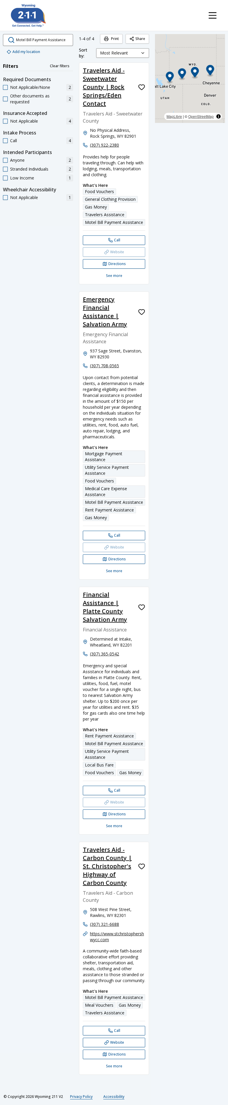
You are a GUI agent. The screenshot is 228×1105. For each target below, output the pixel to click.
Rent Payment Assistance (109, 510)
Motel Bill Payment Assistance (114, 222)
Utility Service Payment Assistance (107, 470)
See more (114, 275)
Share (140, 38)
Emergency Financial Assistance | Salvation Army (105, 311)
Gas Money (96, 207)
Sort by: (83, 53)
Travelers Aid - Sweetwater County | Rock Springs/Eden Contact (104, 87)
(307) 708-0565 (104, 365)
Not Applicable (24, 121)
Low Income (22, 178)
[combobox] (122, 53)
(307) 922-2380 (104, 145)
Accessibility (113, 1096)
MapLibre (174, 116)
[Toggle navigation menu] (212, 15)
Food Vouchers (99, 191)
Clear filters (59, 65)
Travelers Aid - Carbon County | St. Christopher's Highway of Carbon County (107, 866)
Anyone (17, 160)
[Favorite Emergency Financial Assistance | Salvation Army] (141, 311)
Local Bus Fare (99, 765)
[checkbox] (5, 87)
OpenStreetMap (201, 116)
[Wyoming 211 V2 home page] (28, 15)
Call (13, 140)
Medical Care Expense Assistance (106, 491)
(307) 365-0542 (104, 654)
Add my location (26, 51)
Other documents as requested (30, 99)
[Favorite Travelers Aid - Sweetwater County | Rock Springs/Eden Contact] (141, 87)
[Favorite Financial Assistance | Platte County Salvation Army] (141, 607)
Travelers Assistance (104, 214)
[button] (182, 74)
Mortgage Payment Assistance (103, 456)
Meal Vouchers (99, 1005)
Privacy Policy (81, 1096)
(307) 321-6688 (104, 924)
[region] (190, 78)
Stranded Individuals (29, 169)
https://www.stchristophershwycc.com (117, 936)
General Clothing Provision (110, 199)
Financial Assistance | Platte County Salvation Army (105, 607)
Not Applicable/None (30, 87)
